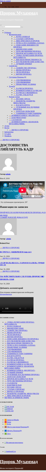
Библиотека (8, 132)
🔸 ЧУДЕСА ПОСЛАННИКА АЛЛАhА (28, 43)
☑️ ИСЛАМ (9, 407)
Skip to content (5, 1)
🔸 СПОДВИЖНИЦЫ (22, 80)
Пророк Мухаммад (19, 12)
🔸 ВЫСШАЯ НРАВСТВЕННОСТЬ (27, 60)
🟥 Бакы (7, 422)
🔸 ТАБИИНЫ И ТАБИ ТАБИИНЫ (27, 113)
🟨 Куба (7, 424)
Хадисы (12, 86)
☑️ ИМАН (8, 409)
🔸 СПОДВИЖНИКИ (21, 82)
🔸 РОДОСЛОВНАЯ (21, 37)
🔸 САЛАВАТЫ (15, 120)
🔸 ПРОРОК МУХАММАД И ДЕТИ (27, 53)
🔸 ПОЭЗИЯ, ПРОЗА (21, 99)
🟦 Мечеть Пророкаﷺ (13, 431)
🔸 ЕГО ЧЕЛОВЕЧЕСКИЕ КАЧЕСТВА (28, 62)
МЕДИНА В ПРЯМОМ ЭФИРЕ (16, 398)
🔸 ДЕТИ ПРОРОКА (21, 72)
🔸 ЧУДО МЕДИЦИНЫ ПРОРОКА (27, 51)
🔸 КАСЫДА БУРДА (21, 105)
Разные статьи (14, 97)
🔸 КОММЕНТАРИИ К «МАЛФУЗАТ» (24, 115)
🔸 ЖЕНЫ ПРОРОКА (22, 70)
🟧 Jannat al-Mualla (11, 420)
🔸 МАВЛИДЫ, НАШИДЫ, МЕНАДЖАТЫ (24, 102)
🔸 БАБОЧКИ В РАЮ (17, 118)
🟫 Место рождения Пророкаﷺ (16, 427)
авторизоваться (6, 294)
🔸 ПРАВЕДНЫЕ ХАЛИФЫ (24, 84)
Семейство (13, 66)
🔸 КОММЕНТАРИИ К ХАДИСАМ (27, 90)
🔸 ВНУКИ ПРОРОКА (22, 74)
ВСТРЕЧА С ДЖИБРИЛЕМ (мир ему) (15, 252)
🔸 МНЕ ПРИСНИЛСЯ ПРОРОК (26, 41)
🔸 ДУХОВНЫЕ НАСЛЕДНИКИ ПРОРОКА (22, 375)
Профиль (7, 136)
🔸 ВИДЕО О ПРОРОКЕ (18, 130)
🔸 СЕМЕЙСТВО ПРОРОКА (24, 68)
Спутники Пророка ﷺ (17, 77)
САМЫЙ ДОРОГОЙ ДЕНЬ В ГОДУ (14, 217)
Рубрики (7, 32)
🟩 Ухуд (7, 434)
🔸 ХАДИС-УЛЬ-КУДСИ (23, 95)
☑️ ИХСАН (9, 411)
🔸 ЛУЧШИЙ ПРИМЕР (22, 64)
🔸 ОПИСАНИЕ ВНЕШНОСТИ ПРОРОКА (21, 339)
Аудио (6, 126)
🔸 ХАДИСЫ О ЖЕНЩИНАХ (25, 93)
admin (8, 174)
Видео (6, 128)
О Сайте (7, 134)
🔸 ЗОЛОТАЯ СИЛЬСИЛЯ (24, 111)
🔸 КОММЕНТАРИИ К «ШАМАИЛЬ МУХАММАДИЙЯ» (23, 123)
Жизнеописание (15, 34)
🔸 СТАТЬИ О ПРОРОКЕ (23, 39)
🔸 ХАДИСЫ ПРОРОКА (23, 88)
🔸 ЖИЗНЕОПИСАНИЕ (23, 49)
